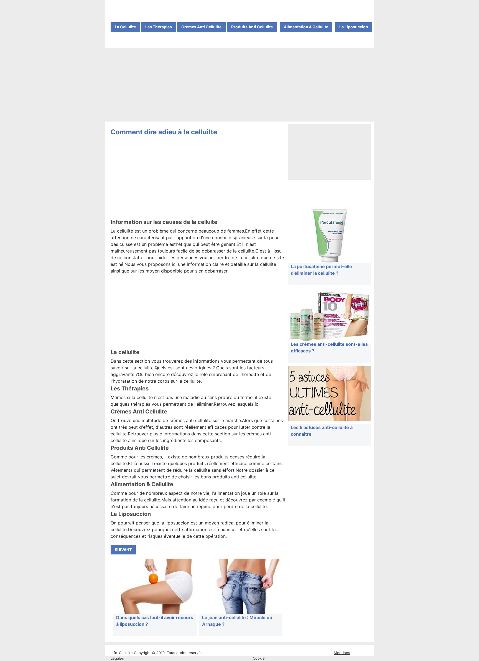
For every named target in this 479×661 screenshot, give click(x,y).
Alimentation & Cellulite (306, 26)
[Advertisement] (239, 85)
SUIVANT (123, 549)
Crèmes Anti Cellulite (201, 26)
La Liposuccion (353, 26)
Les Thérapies (158, 26)
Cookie (259, 658)
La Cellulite (125, 26)
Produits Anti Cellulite (252, 26)
